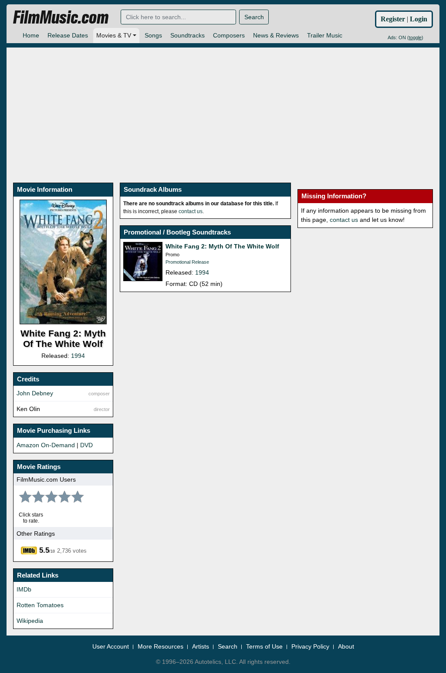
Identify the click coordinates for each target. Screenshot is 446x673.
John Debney (35, 393)
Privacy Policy (310, 646)
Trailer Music (324, 35)
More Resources (160, 646)
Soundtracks (187, 35)
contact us (191, 211)
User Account (110, 646)
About (346, 646)
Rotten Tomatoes (40, 605)
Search (254, 17)
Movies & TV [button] (113, 35)
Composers (229, 35)
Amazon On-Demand (46, 445)
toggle (415, 37)
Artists (200, 646)
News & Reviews (276, 35)
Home (31, 35)
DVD (86, 445)
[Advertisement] (223, 109)
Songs (153, 35)
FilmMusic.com (60, 17)
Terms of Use (264, 646)
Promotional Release (187, 262)
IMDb (24, 589)
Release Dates (67, 35)
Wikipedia (30, 620)
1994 (78, 355)
